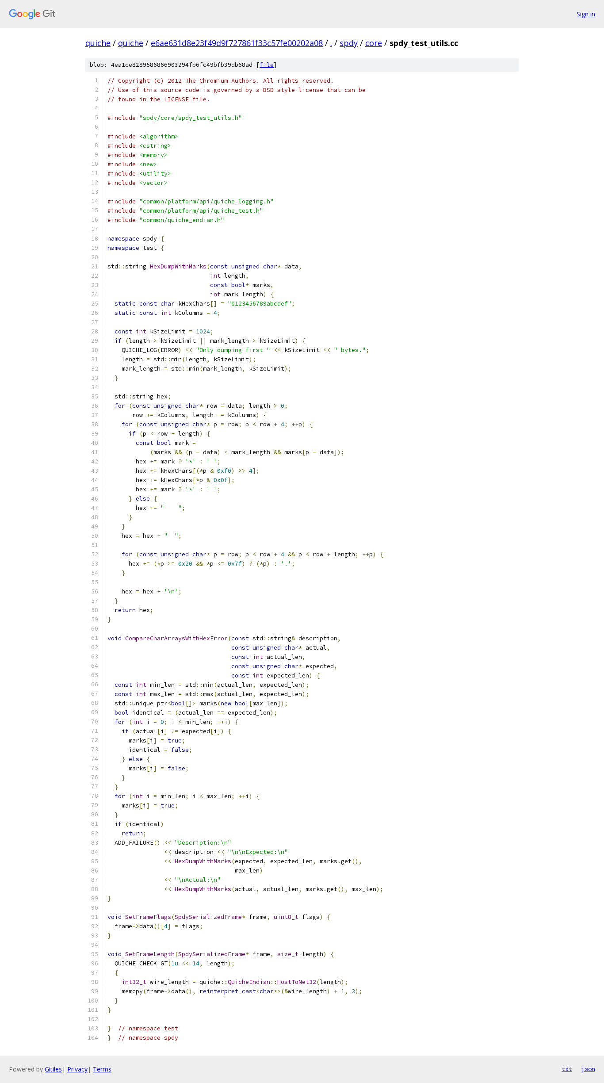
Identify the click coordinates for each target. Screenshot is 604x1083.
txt (567, 1069)
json (588, 1069)
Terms (102, 1069)
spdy (349, 43)
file (267, 65)
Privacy (77, 1069)
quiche (98, 43)
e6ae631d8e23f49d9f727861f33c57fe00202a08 (237, 43)
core (373, 43)
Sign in (586, 14)
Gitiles (53, 1069)
